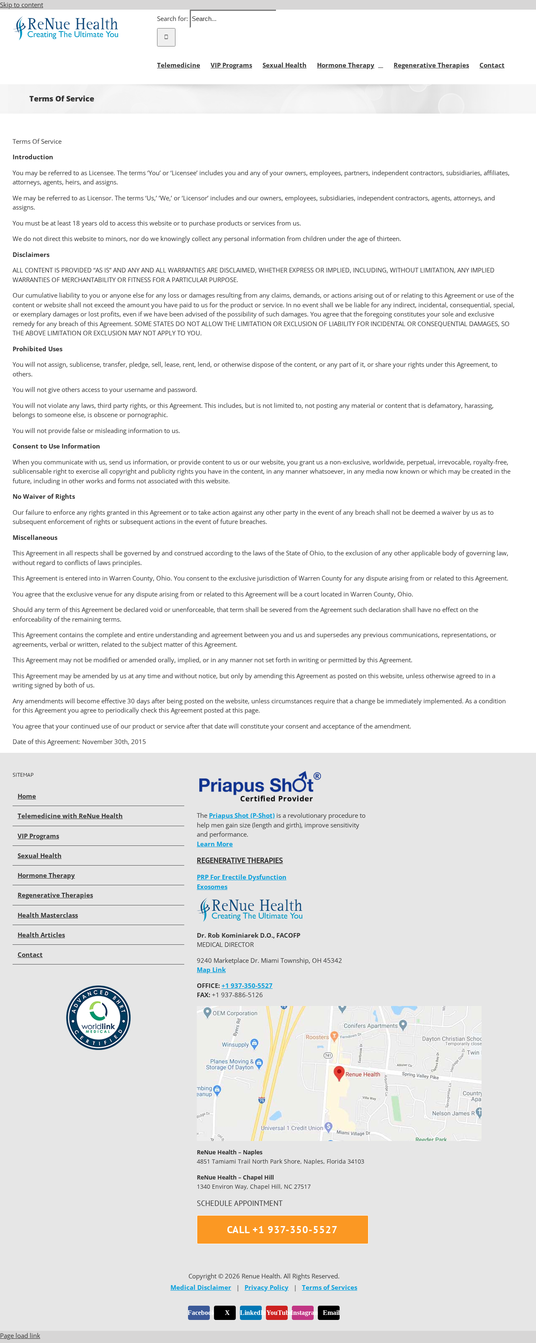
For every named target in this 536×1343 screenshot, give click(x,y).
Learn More (215, 844)
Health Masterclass (48, 915)
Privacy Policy (267, 1287)
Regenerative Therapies (55, 895)
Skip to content (21, 4)
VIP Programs (38, 836)
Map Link (211, 969)
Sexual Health (40, 855)
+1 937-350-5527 (247, 985)
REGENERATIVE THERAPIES (240, 860)
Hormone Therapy (46, 875)
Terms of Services (329, 1287)
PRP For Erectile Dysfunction (241, 877)
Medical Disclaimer (200, 1287)
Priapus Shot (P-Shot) (242, 815)
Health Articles (41, 935)
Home (27, 796)
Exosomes (212, 886)
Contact (30, 954)
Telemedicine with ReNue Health (70, 816)
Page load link (20, 1335)
